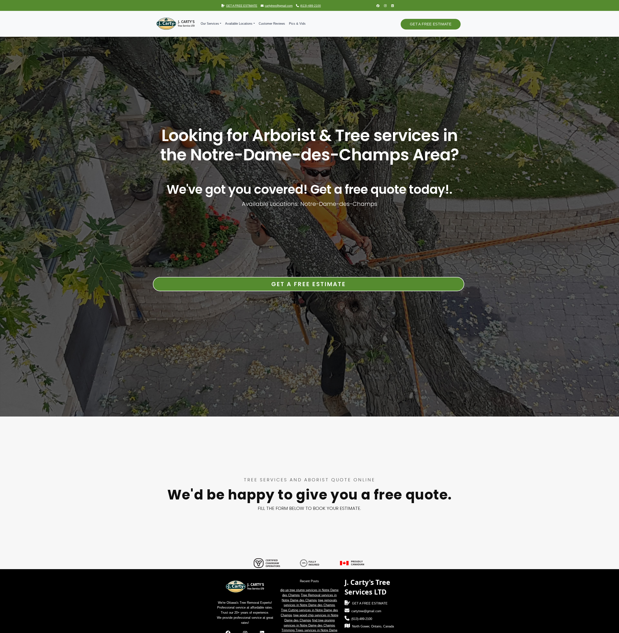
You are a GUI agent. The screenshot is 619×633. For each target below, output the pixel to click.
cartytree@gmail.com (279, 5)
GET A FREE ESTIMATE (241, 5)
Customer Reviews (272, 23)
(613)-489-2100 (310, 5)
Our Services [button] (210, 23)
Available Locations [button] (238, 23)
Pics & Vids (297, 23)
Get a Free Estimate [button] (430, 24)
